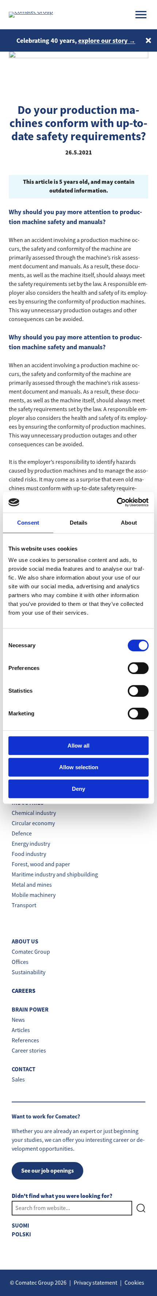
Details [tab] (79, 522)
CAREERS (23, 991)
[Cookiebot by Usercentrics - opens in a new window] (117, 502)
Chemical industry (34, 813)
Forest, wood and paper (41, 864)
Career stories (29, 1050)
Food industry (29, 854)
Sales (18, 1079)
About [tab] (129, 522)
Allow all (78, 745)
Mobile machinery (33, 895)
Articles (21, 1030)
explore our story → (106, 40)
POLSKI (21, 1234)
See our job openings (47, 1170)
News (18, 1020)
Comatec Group (31, 952)
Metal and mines (32, 885)
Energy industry (31, 844)
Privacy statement (95, 1282)
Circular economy (33, 823)
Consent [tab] (28, 522)
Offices (20, 962)
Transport (24, 905)
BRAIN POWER (30, 1009)
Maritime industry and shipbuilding (55, 874)
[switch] (138, 668)
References (25, 1040)
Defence (22, 833)
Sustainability (28, 972)
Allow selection (78, 767)
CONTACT (23, 1069)
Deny (78, 789)
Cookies (134, 1282)
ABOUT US (25, 941)
